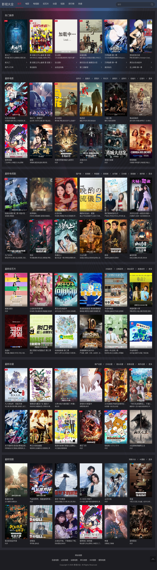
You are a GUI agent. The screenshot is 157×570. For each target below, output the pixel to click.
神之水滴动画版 (36, 446)
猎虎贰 (82, 118)
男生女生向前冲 (136, 62)
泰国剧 (133, 174)
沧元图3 (58, 55)
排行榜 (71, 4)
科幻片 (105, 78)
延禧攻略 (83, 55)
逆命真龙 (133, 541)
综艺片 (46, 4)
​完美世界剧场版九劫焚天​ (64, 160)
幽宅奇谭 (133, 255)
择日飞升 (83, 446)
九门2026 (8, 255)
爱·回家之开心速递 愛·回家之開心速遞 (41, 55)
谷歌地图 (74, 560)
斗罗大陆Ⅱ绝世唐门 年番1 (65, 404)
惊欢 (31, 255)
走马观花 (58, 118)
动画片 (133, 78)
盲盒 (131, 499)
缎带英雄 (8, 160)
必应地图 (64, 560)
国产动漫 (98, 364)
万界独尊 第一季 (111, 55)
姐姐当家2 (9, 309)
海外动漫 (141, 364)
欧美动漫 (130, 364)
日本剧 (124, 174)
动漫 (55, 4)
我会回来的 (134, 118)
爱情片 (96, 78)
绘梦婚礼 (33, 213)
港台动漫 (119, 364)
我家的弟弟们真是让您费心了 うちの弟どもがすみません (66, 446)
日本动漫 (108, 364)
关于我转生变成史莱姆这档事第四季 (16, 446)
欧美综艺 (141, 269)
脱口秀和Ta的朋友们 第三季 (40, 350)
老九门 (7, 55)
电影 (27, 4)
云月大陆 (108, 499)
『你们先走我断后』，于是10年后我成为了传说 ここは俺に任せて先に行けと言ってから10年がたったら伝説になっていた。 (141, 404)
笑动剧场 (33, 67)
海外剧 (142, 174)
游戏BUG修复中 (86, 404)
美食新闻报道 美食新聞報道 (90, 309)
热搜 (80, 4)
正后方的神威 (10, 118)
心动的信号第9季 (36, 309)
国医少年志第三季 (111, 350)
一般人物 (108, 118)
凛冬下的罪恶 (60, 499)
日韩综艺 (119, 269)
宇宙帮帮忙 (134, 350)
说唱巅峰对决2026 (87, 350)
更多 (150, 78)
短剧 (63, 4)
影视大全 (8, 4)
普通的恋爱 (9, 499)
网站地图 (78, 555)
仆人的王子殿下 (86, 499)
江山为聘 (83, 255)
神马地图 (83, 560)
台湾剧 (115, 174)
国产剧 (78, 174)
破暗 (31, 160)
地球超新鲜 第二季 (62, 350)
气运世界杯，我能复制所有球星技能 (41, 499)
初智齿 (32, 541)
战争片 (124, 78)
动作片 (78, 78)
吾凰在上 (58, 255)
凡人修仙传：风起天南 (13, 404)
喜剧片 (87, 78)
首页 (19, 4)
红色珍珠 (58, 213)
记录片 (142, 78)
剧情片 (115, 78)
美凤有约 (108, 67)
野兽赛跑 (133, 160)
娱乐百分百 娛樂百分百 (88, 62)
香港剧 (87, 174)
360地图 (93, 560)
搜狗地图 (101, 560)
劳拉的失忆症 (135, 55)
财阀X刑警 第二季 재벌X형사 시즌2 (16, 213)
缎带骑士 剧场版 (86, 541)
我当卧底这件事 (11, 541)
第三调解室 (84, 67)
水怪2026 (83, 160)
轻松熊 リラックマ (112, 446)
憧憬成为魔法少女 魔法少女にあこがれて (41, 404)
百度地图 (55, 560)
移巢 (106, 541)
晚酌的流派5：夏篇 (87, 213)
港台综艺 (130, 269)
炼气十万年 (9, 67)
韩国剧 (96, 174)
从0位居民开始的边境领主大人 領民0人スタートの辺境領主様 (116, 404)
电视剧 (36, 4)
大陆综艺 (108, 269)
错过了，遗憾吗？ (37, 118)
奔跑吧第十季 (135, 309)
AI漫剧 (142, 459)
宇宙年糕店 (109, 309)
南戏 (106, 255)
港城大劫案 (109, 160)
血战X (7, 350)
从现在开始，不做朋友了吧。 (66, 541)
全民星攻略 (59, 67)
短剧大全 (132, 459)
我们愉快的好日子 (111, 213)
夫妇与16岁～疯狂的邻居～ (140, 213)
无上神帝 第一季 (136, 67)
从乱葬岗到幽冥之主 (137, 446)
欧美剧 (105, 174)
